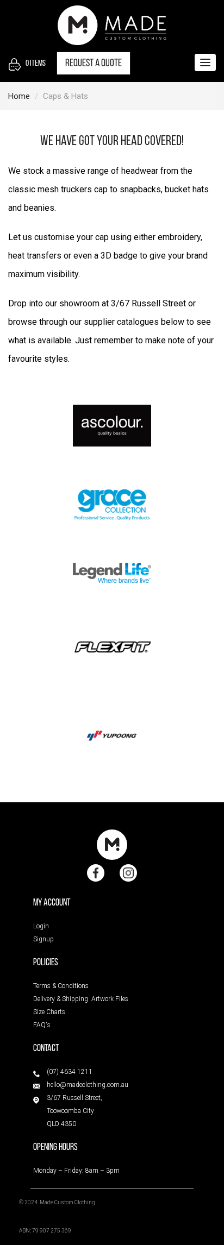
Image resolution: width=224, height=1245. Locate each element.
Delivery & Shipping (60, 999)
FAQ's (42, 1025)
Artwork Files (109, 999)
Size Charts (49, 1012)
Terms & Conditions (61, 986)
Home (19, 96)
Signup (43, 939)
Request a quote (93, 63)
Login (41, 926)
